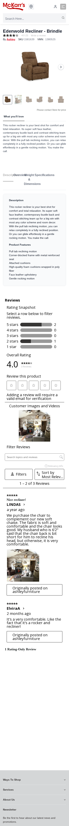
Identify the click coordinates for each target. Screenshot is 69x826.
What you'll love (14, 116)
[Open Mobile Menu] (63, 7)
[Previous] (8, 67)
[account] (55, 6)
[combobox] (34, 19)
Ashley (11, 39)
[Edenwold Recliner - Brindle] (34, 67)
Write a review (38, 36)
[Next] (61, 67)
